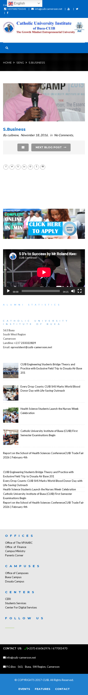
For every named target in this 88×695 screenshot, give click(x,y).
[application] (44, 272)
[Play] (8, 291)
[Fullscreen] (80, 291)
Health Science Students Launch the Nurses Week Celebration (39, 489)
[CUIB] (44, 28)
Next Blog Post (49, 147)
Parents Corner (14, 555)
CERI (8, 599)
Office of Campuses (16, 573)
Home (7, 62)
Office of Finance (15, 547)
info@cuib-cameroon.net (48, 8)
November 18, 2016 (34, 135)
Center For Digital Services (21, 607)
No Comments (63, 135)
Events (24, 689)
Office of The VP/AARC (19, 542)
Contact (62, 689)
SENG (20, 62)
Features (42, 689)
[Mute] (73, 291)
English (19, 3)
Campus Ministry (15, 551)
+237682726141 (16, 8)
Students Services (15, 603)
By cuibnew (10, 135)
